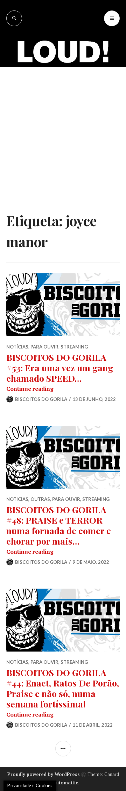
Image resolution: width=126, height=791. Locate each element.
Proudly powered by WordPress (43, 774)
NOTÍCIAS (17, 347)
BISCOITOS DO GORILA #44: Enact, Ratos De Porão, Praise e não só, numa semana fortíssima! (62, 688)
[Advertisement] (63, 133)
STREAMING (74, 347)
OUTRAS (40, 499)
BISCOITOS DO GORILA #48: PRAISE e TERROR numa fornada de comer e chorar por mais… (58, 525)
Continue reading (30, 389)
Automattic (65, 782)
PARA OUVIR (44, 347)
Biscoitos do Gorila (41, 399)
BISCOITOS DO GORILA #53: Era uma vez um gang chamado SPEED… (59, 367)
